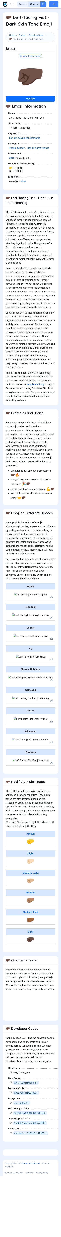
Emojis (22, 35)
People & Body (36, 35)
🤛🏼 (30, 880)
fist (11, 137)
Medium (30, 892)
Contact (29, 1172)
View (23, 181)
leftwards (35, 137)
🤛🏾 (30, 919)
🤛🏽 (30, 900)
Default (30, 833)
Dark (30, 931)
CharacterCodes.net (30, 1163)
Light (31, 853)
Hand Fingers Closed (38, 147)
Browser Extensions (14, 1172)
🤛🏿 (30, 939)
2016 (11, 158)
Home (12, 35)
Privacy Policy (42, 1172)
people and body (35, 384)
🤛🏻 (30, 861)
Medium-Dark (30, 912)
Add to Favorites (32, 56)
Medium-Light (30, 873)
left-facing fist (21, 137)
